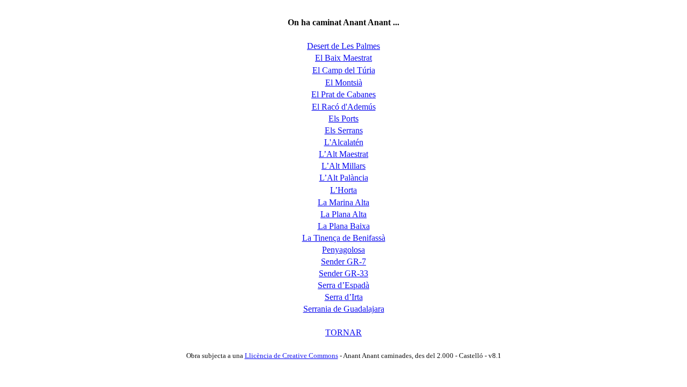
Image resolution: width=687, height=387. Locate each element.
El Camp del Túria (343, 70)
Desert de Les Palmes (343, 46)
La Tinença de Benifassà (343, 237)
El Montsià (343, 82)
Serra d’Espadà (343, 285)
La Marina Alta (343, 202)
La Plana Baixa (344, 226)
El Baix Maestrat (343, 57)
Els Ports (343, 118)
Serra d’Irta (344, 297)
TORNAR (343, 332)
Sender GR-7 (343, 261)
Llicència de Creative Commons (291, 356)
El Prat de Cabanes (343, 94)
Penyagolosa (343, 249)
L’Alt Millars (343, 165)
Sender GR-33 (343, 273)
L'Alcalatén (343, 142)
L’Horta (343, 190)
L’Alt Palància (343, 177)
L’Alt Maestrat (343, 154)
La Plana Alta (343, 214)
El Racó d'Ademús (344, 106)
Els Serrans (344, 130)
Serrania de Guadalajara (343, 308)
